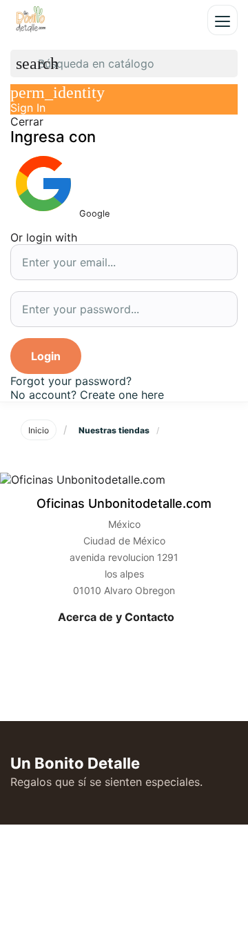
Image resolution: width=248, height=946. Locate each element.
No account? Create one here (87, 395)
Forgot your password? (71, 381)
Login (46, 356)
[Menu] (222, 20)
